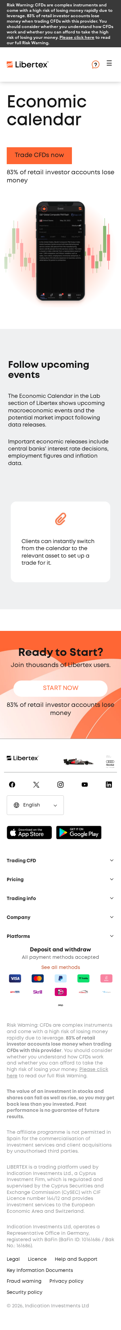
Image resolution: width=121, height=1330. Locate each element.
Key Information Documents (40, 1271)
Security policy (24, 1292)
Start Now (60, 688)
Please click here (76, 37)
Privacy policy (66, 1281)
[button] (110, 64)
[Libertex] (47, 64)
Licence (37, 1259)
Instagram (61, 789)
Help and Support (76, 1259)
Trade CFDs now (39, 155)
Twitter (37, 789)
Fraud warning (24, 1281)
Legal (13, 1259)
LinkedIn (110, 789)
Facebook (13, 789)
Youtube (86, 789)
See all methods (60, 968)
